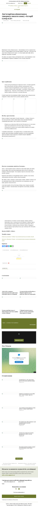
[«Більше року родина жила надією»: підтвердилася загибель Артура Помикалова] (10, 438)
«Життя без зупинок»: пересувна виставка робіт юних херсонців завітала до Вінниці (10, 293)
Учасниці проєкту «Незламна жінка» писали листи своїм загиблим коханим (27, 380)
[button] (23, 9)
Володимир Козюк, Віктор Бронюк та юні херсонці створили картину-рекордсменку (27, 423)
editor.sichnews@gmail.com (10, 3)
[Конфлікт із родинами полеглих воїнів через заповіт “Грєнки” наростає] (10, 399)
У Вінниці (14, 20)
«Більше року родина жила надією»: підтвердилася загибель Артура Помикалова (26, 434)
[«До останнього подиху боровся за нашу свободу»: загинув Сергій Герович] (10, 413)
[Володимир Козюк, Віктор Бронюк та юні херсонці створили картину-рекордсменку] (10, 425)
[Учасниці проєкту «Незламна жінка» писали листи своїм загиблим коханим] (10, 385)
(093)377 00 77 (20, 3)
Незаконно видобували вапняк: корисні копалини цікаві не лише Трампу (27, 447)
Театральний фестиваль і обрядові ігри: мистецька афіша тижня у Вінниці (10, 312)
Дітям (12, 20)
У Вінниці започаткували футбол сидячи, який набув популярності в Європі (27, 312)
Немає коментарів (26, 20)
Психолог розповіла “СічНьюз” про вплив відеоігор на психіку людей (18, 236)
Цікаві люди (18, 20)
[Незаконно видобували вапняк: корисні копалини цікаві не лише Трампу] (10, 451)
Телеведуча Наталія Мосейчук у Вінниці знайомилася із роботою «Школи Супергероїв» (28, 293)
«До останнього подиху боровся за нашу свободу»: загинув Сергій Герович (27, 408)
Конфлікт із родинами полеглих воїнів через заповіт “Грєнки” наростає (27, 394)
